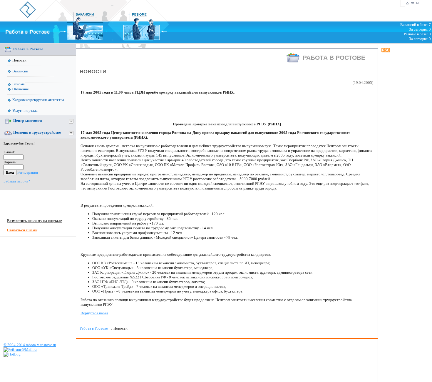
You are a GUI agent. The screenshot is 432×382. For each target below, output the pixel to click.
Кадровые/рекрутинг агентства (38, 99)
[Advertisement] (404, 144)
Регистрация (27, 172)
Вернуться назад (94, 313)
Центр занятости (27, 121)
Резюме (18, 84)
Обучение (20, 89)
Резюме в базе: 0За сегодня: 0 (417, 36)
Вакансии (20, 71)
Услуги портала (25, 110)
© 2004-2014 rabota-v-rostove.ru (30, 345)
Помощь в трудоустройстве (37, 132)
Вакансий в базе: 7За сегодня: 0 (415, 26)
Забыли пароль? (17, 181)
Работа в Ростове (28, 49)
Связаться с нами (22, 230)
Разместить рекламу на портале (34, 220)
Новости (19, 60)
